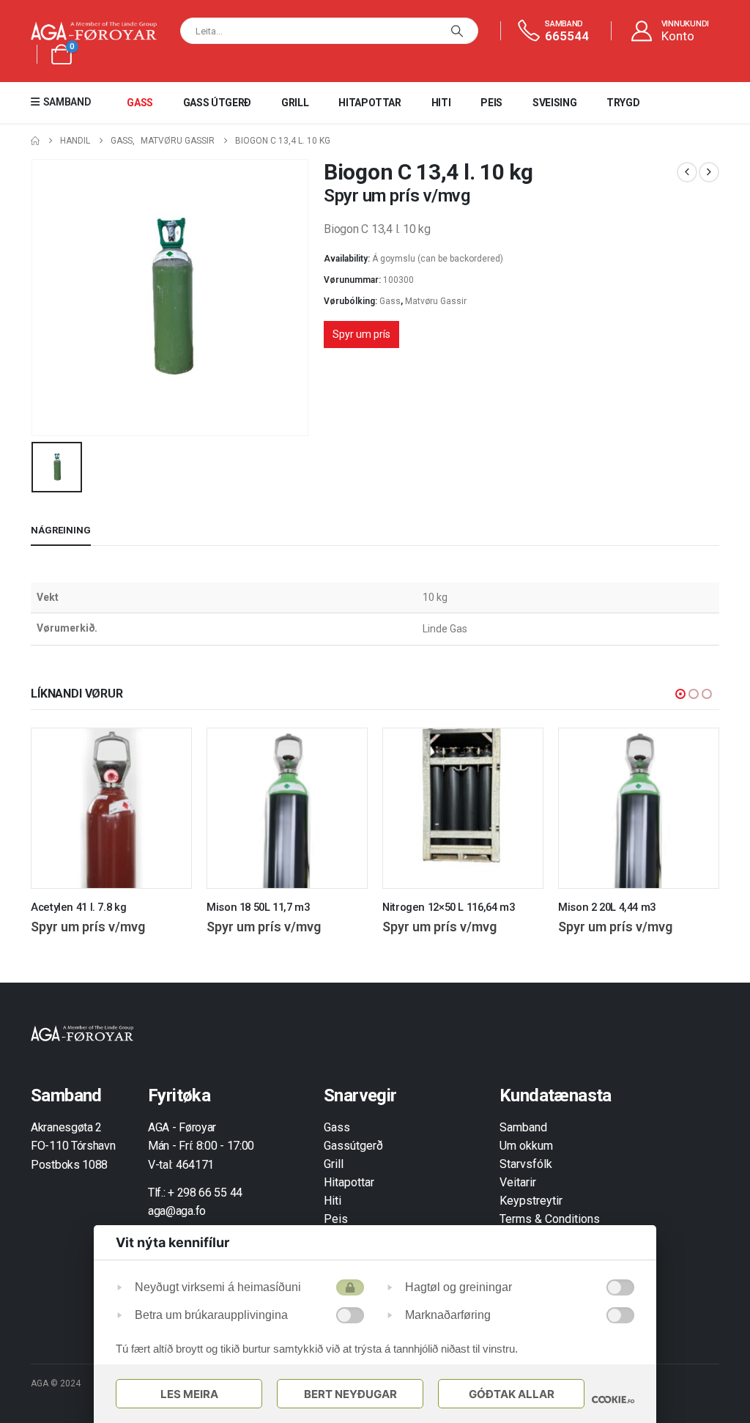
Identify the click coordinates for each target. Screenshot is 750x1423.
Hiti (441, 102)
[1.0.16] (613, 1399)
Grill (294, 102)
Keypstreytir (531, 1201)
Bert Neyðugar (350, 1394)
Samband (523, 1127)
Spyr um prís (361, 334)
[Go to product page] (111, 808)
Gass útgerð (217, 102)
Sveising (554, 102)
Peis (491, 102)
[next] (709, 172)
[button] (680, 694)
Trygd (622, 102)
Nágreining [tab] (61, 530)
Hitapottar (369, 102)
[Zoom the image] (82, 1033)
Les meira (189, 1394)
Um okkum (526, 1146)
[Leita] (457, 30)
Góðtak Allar (511, 1394)
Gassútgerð (353, 1146)
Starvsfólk (526, 1164)
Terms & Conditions (550, 1219)
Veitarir (518, 1182)
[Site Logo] (94, 31)
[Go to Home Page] (35, 141)
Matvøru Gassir (436, 301)
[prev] (687, 172)
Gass (140, 102)
